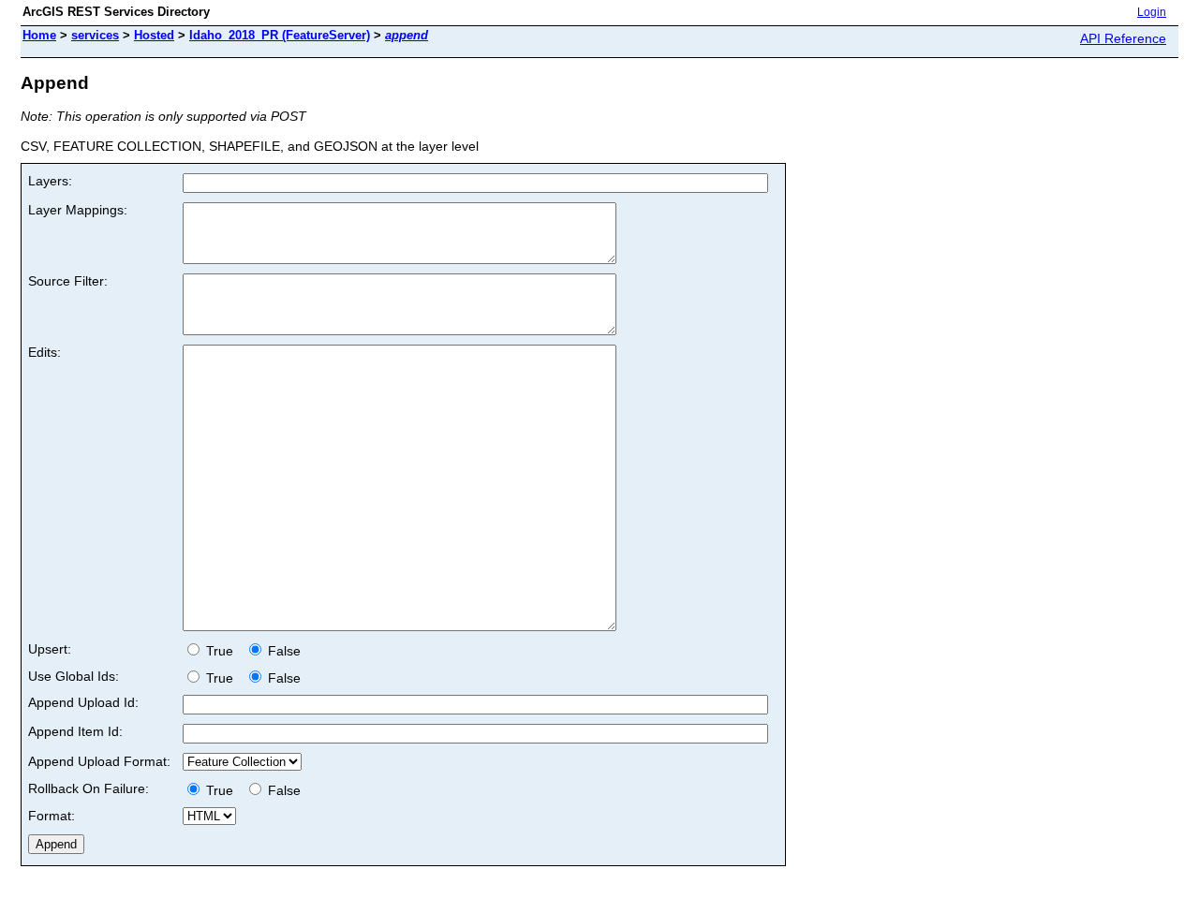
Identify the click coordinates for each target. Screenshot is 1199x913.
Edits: (44, 352)
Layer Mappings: (77, 209)
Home (39, 35)
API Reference (1123, 38)
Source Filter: (68, 280)
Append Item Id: (75, 731)
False (282, 650)
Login (1151, 12)
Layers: (50, 180)
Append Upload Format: (99, 761)
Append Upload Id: (83, 702)
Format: (51, 815)
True (221, 650)
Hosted (154, 35)
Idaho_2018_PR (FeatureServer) (279, 35)
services (95, 35)
